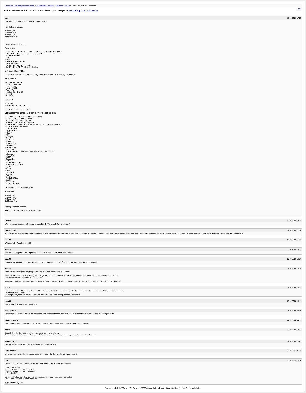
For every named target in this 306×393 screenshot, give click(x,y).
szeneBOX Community (45, 6)
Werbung (59, 6)
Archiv (67, 6)
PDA (299, 9)
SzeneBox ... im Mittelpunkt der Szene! (20, 6)
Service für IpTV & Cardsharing (82, 11)
